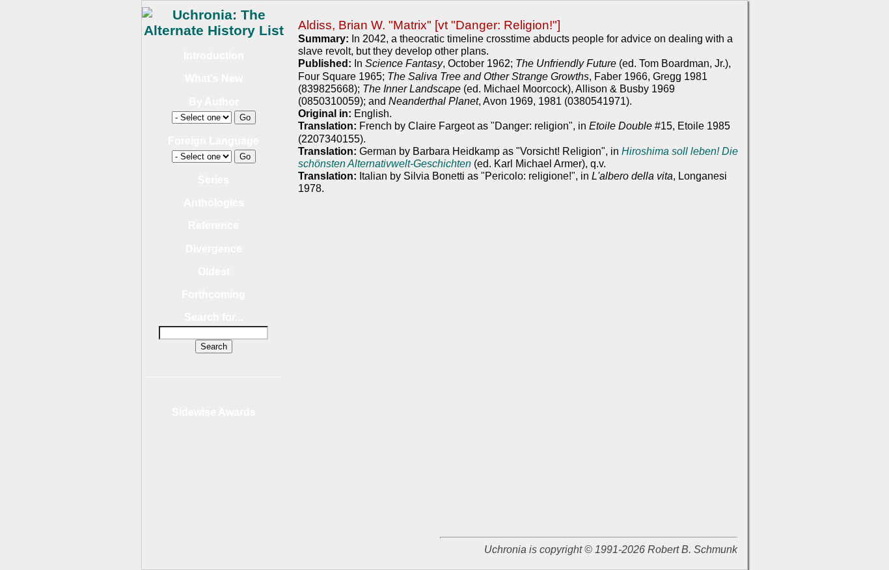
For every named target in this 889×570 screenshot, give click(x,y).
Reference (213, 225)
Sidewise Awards (214, 412)
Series (213, 179)
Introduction (214, 55)
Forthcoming (213, 294)
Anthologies (214, 202)
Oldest (214, 271)
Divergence (213, 248)
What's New (214, 78)
